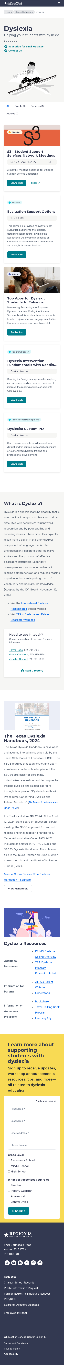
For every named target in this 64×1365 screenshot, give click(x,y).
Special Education (24, 12)
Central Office (19, 1201)
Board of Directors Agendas (21, 1304)
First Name (18, 1109)
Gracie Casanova (18, 654)
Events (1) (20, 106)
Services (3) (37, 106)
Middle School (20, 1166)
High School (18, 1171)
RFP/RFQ (10, 1299)
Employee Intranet (15, 1312)
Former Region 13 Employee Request (27, 1293)
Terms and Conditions (16, 1343)
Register (37, 182)
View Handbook (18, 888)
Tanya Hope (16, 649)
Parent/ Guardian (21, 1190)
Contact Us (15, 50)
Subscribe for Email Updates (26, 46)
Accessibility (11, 1353)
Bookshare (42, 1001)
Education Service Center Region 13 (13, 3)
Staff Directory (32, 670)
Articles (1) (12, 113)
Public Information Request (21, 1288)
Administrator (19, 1196)
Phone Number (19, 1145)
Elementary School (23, 1160)
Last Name (18, 1121)
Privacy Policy (12, 1348)
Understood (42, 993)
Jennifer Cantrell (18, 659)
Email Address (20, 1133)
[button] (58, 3)
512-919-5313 (12, 1254)
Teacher (16, 1185)
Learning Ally (43, 1018)
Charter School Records (19, 1282)
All (8, 106)
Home (9, 12)
